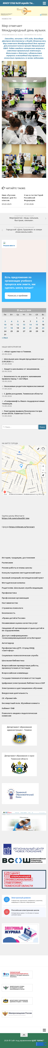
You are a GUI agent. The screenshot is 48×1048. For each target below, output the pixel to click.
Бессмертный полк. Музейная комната (21, 703)
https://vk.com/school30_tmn (15, 518)
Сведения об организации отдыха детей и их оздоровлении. (23, 629)
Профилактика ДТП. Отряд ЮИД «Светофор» (18, 649)
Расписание (7, 562)
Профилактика (9, 593)
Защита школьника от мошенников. (22, 369)
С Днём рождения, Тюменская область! (23, 393)
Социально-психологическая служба (20, 655)
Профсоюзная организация (15, 598)
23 (43, 328)
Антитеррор (8, 643)
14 (30, 324)
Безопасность (8, 613)
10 (5, 324)
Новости (6, 18)
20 (24, 328)
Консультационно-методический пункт (21, 572)
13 (24, 324)
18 (11, 328)
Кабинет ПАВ (8, 708)
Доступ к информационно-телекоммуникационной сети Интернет (21, 636)
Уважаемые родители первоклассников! (24, 386)
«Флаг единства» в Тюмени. (17, 351)
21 (30, 328)
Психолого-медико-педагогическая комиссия (19, 714)
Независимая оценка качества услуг (20, 623)
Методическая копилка (13, 582)
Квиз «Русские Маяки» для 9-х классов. (9, 198)
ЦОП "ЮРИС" (38, 1040)
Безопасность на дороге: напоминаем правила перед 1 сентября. (21, 377)
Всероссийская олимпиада (15, 673)
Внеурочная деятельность (15, 693)
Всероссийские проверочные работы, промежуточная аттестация (20, 666)
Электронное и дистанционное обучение (22, 688)
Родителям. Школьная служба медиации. (22, 588)
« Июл (5, 337)
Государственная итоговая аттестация (21, 678)
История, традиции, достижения (18, 557)
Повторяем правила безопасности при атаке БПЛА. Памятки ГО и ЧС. (22, 412)
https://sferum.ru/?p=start (22, 527)
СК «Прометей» (9, 698)
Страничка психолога (12, 608)
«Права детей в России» (13, 618)
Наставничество (10, 603)
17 (5, 328)
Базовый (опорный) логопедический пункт (23, 577)
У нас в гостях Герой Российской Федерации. (33, 198)
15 (37, 324)
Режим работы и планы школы (17, 567)
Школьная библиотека (13, 660)
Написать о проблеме (18, 296)
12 (18, 324)
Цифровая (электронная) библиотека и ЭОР (23, 683)
